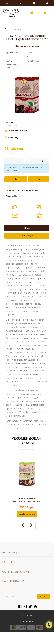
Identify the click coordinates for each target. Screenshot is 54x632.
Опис (27, 228)
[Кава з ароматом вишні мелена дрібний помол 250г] (27, 95)
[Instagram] (24, 606)
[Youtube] (34, 606)
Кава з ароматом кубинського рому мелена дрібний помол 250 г (27, 500)
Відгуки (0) (27, 235)
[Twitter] (29, 606)
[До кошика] (15, 179)
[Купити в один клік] (38, 179)
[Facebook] (19, 606)
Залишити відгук (17, 130)
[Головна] (5, 29)
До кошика (28, 513)
